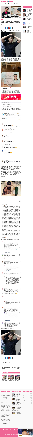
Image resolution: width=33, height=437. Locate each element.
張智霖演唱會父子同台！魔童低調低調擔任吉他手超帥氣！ (18, 399)
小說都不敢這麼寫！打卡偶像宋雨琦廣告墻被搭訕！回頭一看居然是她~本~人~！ (18, 413)
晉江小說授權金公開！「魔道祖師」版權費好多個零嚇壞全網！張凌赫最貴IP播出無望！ (16, 408)
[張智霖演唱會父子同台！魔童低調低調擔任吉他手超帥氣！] (13, 399)
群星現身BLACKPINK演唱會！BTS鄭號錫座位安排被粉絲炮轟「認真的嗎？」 (16, 367)
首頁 (2, 3)
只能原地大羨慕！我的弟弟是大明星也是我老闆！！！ (29, 27)
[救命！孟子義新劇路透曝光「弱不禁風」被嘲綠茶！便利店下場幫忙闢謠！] (17, 377)
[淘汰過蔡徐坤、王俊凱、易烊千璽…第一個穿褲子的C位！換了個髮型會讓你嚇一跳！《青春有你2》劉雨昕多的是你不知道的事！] (24, 23)
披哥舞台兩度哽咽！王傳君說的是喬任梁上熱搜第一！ (18, 403)
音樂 (14, 3)
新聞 (5, 3)
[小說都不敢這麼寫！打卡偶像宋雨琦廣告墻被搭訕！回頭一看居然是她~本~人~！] (13, 413)
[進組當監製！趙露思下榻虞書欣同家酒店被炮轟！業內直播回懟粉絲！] (13, 394)
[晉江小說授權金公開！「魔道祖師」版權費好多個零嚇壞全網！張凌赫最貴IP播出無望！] (13, 408)
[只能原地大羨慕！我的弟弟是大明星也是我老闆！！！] (24, 27)
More (23, 3)
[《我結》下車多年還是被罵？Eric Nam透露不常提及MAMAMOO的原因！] (24, 14)
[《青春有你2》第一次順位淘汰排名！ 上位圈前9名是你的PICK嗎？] (24, 19)
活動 (20, 3)
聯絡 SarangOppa (16, 430)
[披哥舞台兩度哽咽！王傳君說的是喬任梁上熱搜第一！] (13, 403)
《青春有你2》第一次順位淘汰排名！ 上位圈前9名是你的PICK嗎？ (29, 19)
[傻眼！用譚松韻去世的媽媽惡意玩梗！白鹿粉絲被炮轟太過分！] (11, 377)
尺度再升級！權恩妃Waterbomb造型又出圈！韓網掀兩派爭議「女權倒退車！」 (6, 367)
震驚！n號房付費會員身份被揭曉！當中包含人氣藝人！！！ (29, 10)
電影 (17, 3)
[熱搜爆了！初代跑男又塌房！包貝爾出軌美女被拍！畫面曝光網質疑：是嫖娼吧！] (4, 377)
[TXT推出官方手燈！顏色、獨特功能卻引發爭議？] (24, 31)
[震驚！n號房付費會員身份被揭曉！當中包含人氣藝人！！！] (24, 10)
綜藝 (11, 3)
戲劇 (8, 3)
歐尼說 (24, 400)
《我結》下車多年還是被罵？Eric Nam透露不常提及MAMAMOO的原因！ (29, 14)
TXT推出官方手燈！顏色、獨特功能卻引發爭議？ (29, 31)
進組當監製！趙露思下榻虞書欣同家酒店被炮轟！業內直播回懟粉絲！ (18, 394)
